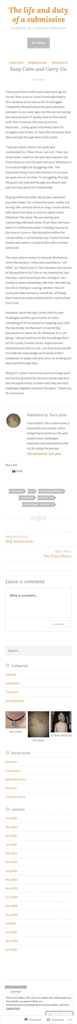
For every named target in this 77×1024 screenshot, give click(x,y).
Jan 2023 (11, 835)
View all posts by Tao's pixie (44, 453)
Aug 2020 (12, 914)
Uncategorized (15, 700)
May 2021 (12, 879)
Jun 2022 (11, 844)
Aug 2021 (12, 870)
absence (17, 491)
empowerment (51, 491)
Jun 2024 (11, 818)
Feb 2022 (11, 853)
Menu (40, 43)
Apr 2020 (11, 949)
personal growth (39, 504)
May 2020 (12, 941)
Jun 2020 (11, 932)
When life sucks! (16, 779)
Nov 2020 (11, 888)
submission (37, 62)
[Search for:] (38, 650)
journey (27, 497)
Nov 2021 (11, 862)
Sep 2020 (11, 905)
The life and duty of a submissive (38, 14)
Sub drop (11, 788)
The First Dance (15, 796)
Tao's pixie (38, 79)
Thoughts (59, 62)
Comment (58, 624)
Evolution (11, 761)
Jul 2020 (11, 923)
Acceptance (13, 770)
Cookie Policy (13, 1008)
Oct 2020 (11, 897)
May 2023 (12, 827)
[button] (15, 722)
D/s (32, 491)
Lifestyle (16, 62)
